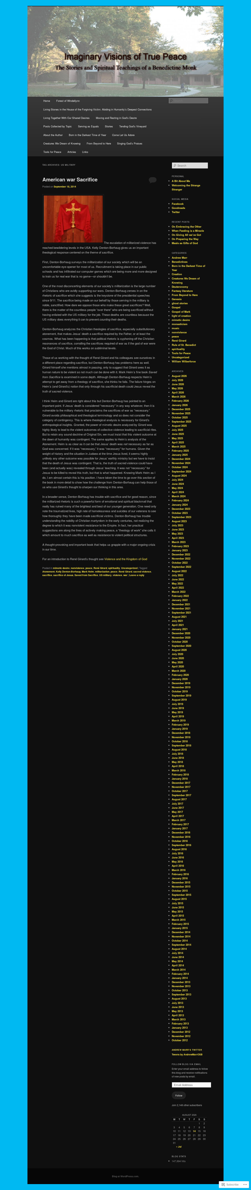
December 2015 (181, 882)
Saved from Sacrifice (86, 575)
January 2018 (180, 778)
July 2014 (177, 953)
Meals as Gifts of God (185, 243)
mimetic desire (61, 568)
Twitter (176, 212)
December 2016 (181, 832)
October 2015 (180, 890)
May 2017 (177, 812)
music (175, 328)
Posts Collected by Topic (57, 126)
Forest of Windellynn (68, 101)
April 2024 (178, 492)
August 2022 (179, 571)
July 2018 (177, 753)
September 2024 (181, 471)
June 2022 (178, 579)
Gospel (176, 307)
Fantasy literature (182, 291)
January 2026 (180, 405)
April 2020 (178, 666)
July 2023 (177, 525)
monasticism (179, 324)
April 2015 (178, 915)
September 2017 (181, 795)
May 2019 (177, 712)
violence (117, 575)
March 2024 (179, 496)
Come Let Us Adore (123, 135)
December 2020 (181, 633)
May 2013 (177, 1011)
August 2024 (179, 475)
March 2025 (179, 446)
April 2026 (178, 392)
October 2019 (180, 691)
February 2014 (180, 974)
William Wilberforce (184, 361)
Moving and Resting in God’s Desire (116, 118)
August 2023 (179, 521)
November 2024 (181, 463)
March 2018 (179, 770)
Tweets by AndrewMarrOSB (187, 1054)
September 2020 (181, 646)
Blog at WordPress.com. (125, 1176)
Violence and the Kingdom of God (125, 559)
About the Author (53, 135)
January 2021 (180, 629)
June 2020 (178, 658)
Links (85, 152)
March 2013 (179, 1019)
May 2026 (177, 388)
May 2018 (177, 762)
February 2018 (180, 774)
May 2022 (177, 583)
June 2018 (178, 758)
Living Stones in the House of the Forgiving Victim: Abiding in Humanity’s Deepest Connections (97, 109)
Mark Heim (88, 571)
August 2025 (179, 425)
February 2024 (180, 500)
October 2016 (180, 841)
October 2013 (180, 990)
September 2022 (181, 567)
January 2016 (180, 878)
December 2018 (181, 733)
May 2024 (177, 488)
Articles (71, 152)
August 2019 (179, 699)
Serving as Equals (88, 126)
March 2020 (179, 671)
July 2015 (177, 903)
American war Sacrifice (69, 179)
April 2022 (178, 587)
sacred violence (142, 571)
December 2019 (181, 683)
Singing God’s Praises (129, 143)
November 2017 (181, 787)
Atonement (48, 571)
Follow (178, 1095)
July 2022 (177, 575)
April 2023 (178, 538)
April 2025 (178, 442)
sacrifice (47, 575)
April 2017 (178, 816)
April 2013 (178, 1015)
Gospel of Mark (181, 311)
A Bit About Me (181, 181)
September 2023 (181, 517)
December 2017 (181, 783)
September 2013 (181, 994)
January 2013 (180, 1027)
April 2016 (178, 865)
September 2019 (181, 695)
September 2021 (181, 612)
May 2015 (177, 911)
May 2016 (177, 861)
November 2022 (181, 558)
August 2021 (179, 616)
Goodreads (178, 208)
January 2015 (180, 928)
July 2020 (177, 654)
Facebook (178, 204)
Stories (109, 126)
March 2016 (179, 870)
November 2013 (181, 986)
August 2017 (179, 799)
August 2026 (179, 376)
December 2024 (181, 459)
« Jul (178, 1146)
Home (46, 101)
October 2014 (180, 940)
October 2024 (180, 467)
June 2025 (178, 434)
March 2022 (179, 592)
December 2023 (181, 509)
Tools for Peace (52, 152)
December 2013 (181, 982)
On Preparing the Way (185, 239)
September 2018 (181, 745)
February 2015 (180, 924)
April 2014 (178, 965)
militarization (102, 571)
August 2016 (179, 849)
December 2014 (181, 932)
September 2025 (181, 421)
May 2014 (177, 961)
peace (88, 568)
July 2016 (177, 853)
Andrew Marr (179, 257)
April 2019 (178, 716)
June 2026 (178, 384)
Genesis (177, 299)
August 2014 (179, 949)
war (125, 575)
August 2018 (179, 749)
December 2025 (181, 409)
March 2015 (179, 920)
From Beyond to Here (99, 143)
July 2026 (177, 380)
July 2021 (177, 621)
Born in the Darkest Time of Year (87, 135)
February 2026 (180, 400)
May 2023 (177, 533)
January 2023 (180, 550)
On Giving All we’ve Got (186, 235)
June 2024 (178, 484)
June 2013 (178, 1007)
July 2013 (177, 1003)
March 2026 (179, 396)
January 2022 (180, 600)
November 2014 (181, 936)
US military (105, 575)
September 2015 (181, 895)
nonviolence (77, 568)
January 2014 (180, 978)
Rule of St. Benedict (184, 345)
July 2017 (177, 803)
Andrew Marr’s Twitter (187, 1049)
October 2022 (180, 562)
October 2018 (180, 741)
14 (194, 1131)
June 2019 (178, 708)
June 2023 (178, 529)
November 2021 (181, 608)
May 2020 (177, 662)
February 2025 (180, 450)
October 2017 (180, 791)
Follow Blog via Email (186, 1064)
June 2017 (178, 808)
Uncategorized (129, 568)
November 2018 (181, 737)
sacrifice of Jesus (63, 575)
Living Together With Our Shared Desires (66, 118)
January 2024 (180, 504)
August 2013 (179, 998)
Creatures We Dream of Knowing (61, 143)
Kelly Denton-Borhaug (68, 571)
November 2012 (181, 1036)
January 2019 (180, 729)
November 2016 (181, 837)
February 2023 (180, 546)
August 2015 (179, 899)
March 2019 (179, 720)
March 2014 (179, 969)
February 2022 (180, 596)
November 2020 (181, 637)
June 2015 (178, 907)
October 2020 (180, 641)
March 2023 (179, 542)
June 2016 (178, 857)
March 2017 (179, 820)
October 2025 (180, 417)
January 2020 (180, 679)
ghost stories (180, 303)
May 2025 (177, 438)
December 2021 (181, 604)
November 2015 (181, 886)
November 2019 (181, 687)
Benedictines (179, 262)
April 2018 (178, 766)
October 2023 (180, 513)
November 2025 (181, 413)
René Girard (100, 568)
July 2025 (177, 430)
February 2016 (180, 874)
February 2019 (180, 724)
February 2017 (180, 824)
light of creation (181, 316)
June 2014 (178, 957)
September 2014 (181, 944)
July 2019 (177, 704)
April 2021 (178, 625)
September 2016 (181, 845)
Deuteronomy (180, 287)
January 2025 (180, 455)
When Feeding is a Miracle (188, 230)
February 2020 (180, 675)
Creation (177, 274)
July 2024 (177, 480)
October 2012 (180, 1040)
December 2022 (181, 554)
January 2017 (180, 828)
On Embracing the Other (186, 226)
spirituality (114, 568)
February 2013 (180, 1023)
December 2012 (181, 1032)
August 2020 (179, 650)
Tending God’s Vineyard (132, 126)
